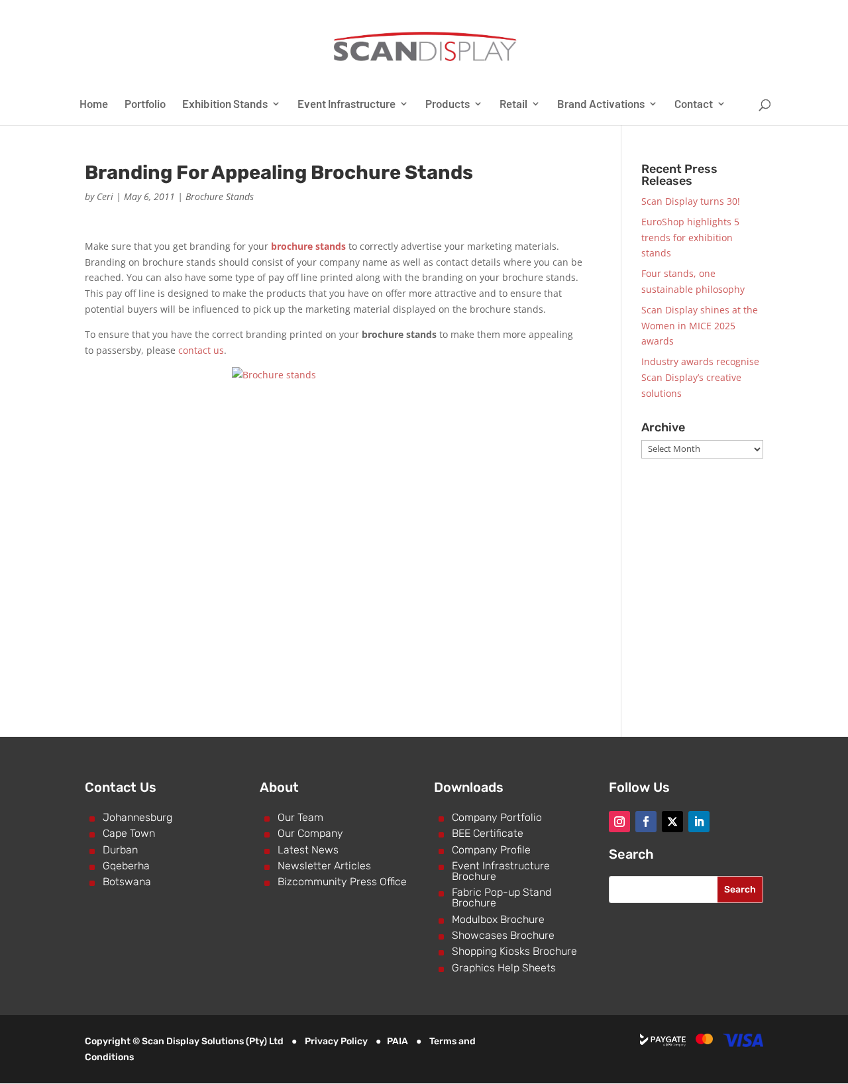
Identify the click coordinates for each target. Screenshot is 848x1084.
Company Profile (491, 849)
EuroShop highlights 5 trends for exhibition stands (690, 237)
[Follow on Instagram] (619, 821)
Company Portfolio (497, 817)
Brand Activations (601, 104)
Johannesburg (137, 817)
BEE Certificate (487, 833)
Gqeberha (126, 865)
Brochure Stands (220, 196)
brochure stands (308, 246)
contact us (201, 350)
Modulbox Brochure (498, 919)
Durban (120, 849)
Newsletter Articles (324, 865)
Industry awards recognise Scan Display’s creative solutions (700, 377)
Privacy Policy (336, 1041)
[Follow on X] (672, 821)
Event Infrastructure (346, 104)
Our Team (300, 817)
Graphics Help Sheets (504, 967)
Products (447, 104)
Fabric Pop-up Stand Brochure (501, 897)
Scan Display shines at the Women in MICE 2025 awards (699, 325)
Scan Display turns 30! (690, 201)
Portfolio (145, 104)
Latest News (308, 849)
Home (94, 104)
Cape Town (129, 833)
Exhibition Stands (225, 104)
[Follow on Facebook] (646, 821)
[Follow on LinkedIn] (699, 821)
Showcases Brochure (503, 935)
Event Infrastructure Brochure (501, 871)
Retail (513, 104)
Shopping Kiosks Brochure (514, 951)
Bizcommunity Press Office (342, 881)
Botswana (127, 881)
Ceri (105, 196)
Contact (693, 104)
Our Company (310, 833)
